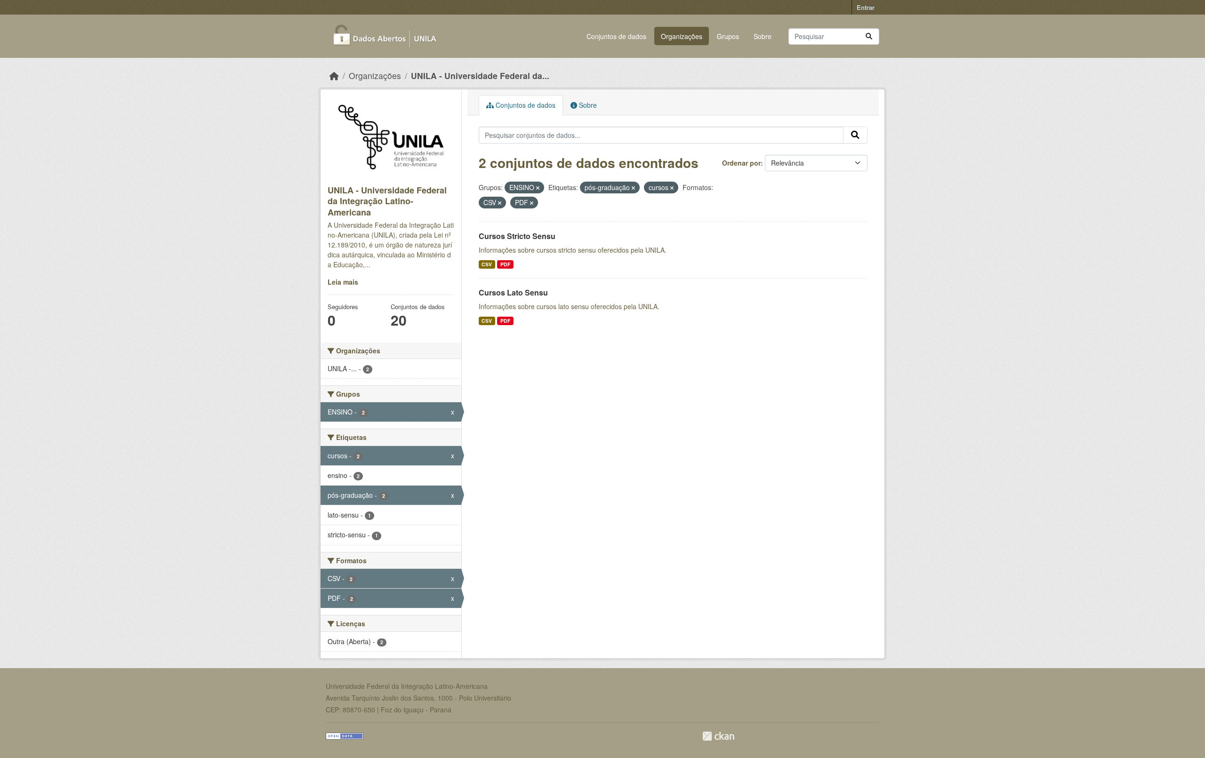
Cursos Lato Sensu (513, 292)
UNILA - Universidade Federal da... (480, 75)
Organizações (681, 36)
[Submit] (869, 36)
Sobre (762, 36)
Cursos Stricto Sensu (517, 236)
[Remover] (537, 187)
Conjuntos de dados (616, 36)
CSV (487, 264)
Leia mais (343, 282)
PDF (505, 264)
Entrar (866, 7)
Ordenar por (741, 163)
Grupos (728, 36)
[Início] (334, 75)
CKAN (718, 736)
